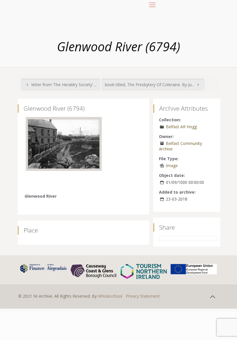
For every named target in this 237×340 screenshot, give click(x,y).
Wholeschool (110, 296)
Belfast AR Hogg (181, 126)
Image (172, 165)
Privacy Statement (143, 296)
